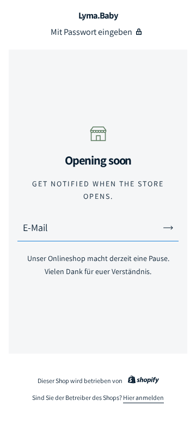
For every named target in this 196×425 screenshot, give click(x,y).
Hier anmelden (143, 397)
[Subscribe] (168, 227)
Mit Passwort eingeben (91, 32)
